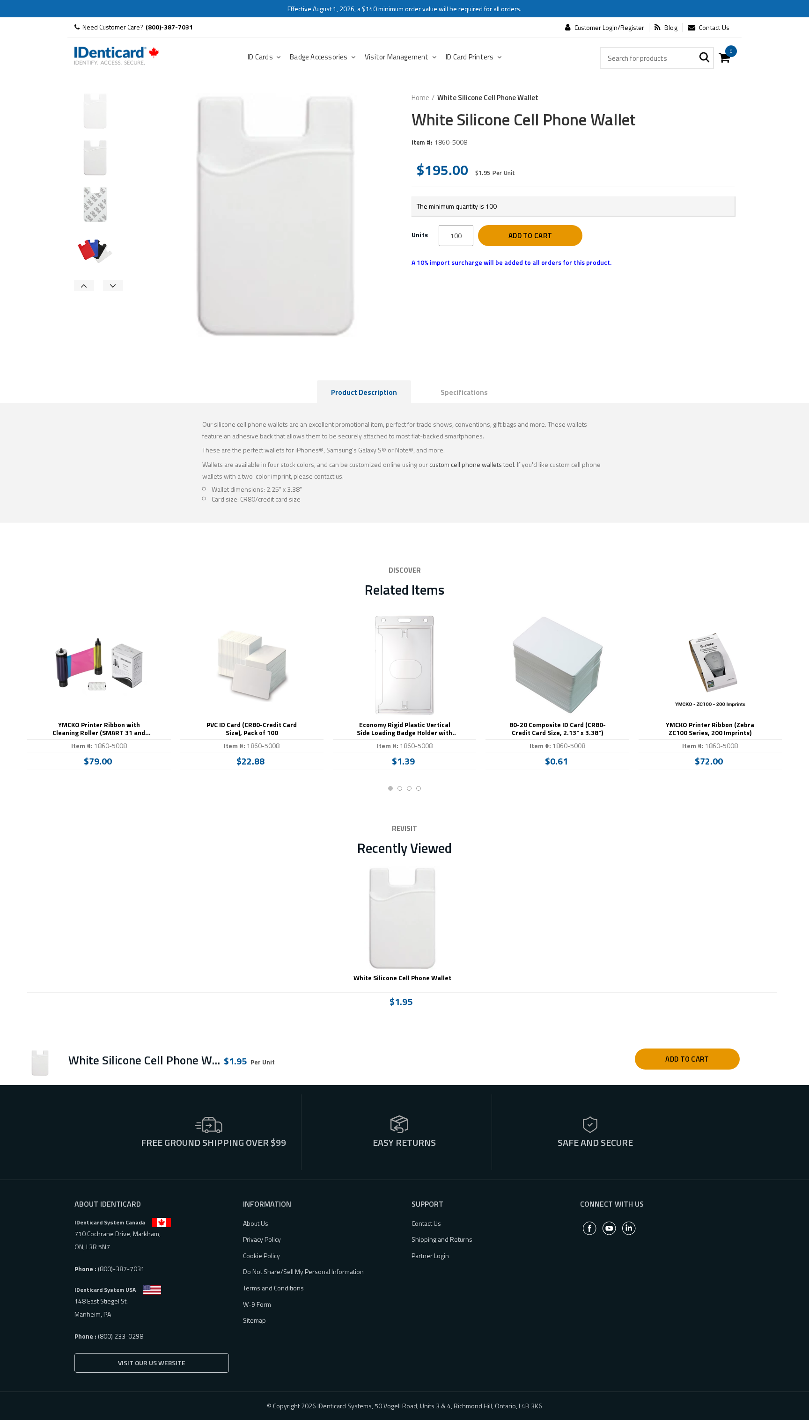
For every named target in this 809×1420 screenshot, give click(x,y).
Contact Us (714, 27)
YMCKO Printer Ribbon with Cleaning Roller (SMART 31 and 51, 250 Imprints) (98, 729)
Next (113, 285)
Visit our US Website (151, 1363)
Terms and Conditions (273, 1288)
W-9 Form (257, 1304)
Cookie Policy (261, 1255)
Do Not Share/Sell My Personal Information (303, 1271)
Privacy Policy (262, 1239)
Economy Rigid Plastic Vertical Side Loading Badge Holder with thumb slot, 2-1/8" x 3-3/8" (404, 729)
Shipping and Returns (442, 1239)
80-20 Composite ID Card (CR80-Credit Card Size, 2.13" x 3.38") (557, 729)
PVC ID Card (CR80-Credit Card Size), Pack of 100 (251, 729)
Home (420, 97)
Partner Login (430, 1255)
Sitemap (254, 1320)
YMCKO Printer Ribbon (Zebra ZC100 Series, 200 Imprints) (710, 729)
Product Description (364, 392)
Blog (670, 27)
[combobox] (657, 58)
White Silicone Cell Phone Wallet (402, 978)
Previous (84, 285)
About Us (255, 1223)
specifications (464, 392)
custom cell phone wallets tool (471, 464)
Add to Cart (530, 235)
